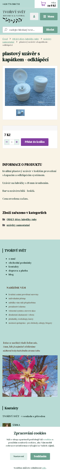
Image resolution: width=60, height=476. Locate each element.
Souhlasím (40, 456)
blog (11, 274)
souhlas (47, 439)
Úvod (5, 38)
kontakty (14, 266)
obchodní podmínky (20, 262)
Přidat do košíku (35, 142)
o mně (12, 258)
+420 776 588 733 (11, 4)
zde (44, 467)
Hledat (50, 29)
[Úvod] (13, 16)
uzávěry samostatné (18, 225)
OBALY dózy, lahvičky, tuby (25, 38)
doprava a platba (18, 270)
